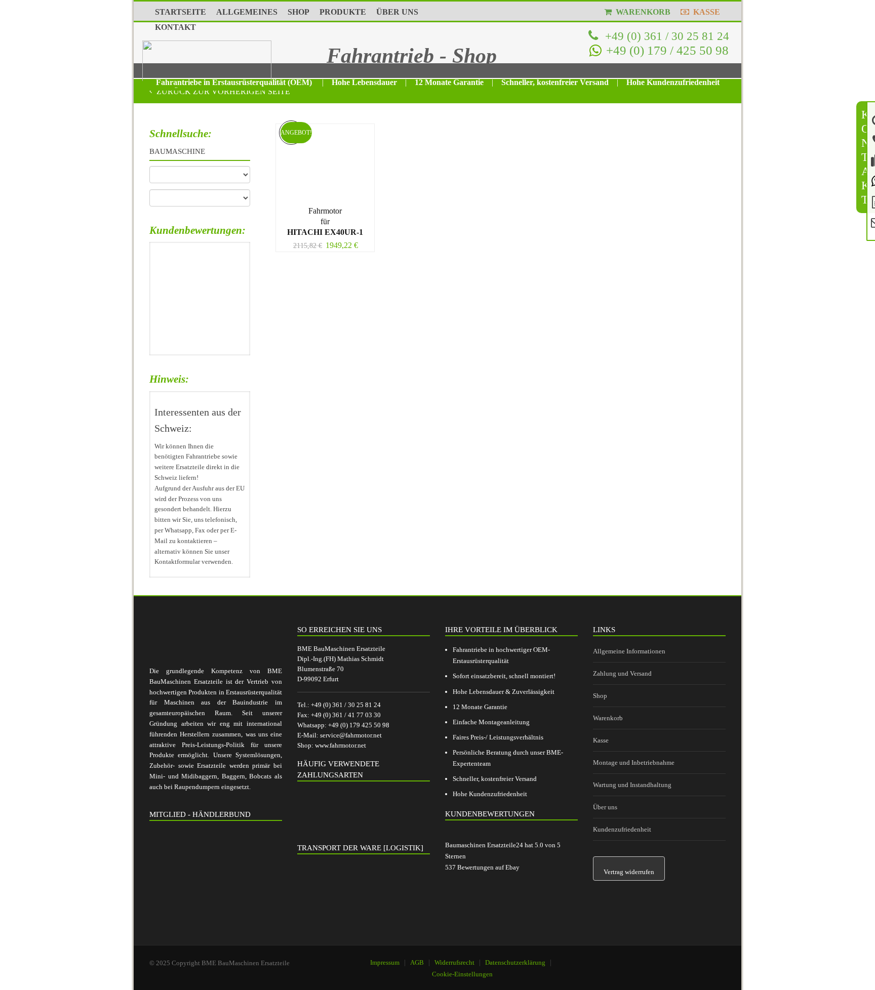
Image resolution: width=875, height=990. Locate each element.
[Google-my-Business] (657, 958)
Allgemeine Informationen (629, 651)
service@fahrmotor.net (351, 735)
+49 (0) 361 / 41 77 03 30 (346, 715)
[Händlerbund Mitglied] (215, 876)
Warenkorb (608, 718)
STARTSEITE (180, 12)
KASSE (704, 12)
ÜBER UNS (397, 12)
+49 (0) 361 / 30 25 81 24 (665, 36)
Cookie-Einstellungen (462, 974)
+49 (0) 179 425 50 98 (358, 725)
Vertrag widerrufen (629, 872)
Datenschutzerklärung (515, 962)
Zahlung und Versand (622, 673)
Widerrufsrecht (454, 962)
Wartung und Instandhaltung (632, 785)
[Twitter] (709, 958)
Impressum (385, 962)
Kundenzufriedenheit (622, 829)
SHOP (298, 12)
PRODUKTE (343, 12)
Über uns (605, 807)
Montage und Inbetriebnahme (633, 762)
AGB (417, 962)
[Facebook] (683, 958)
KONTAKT (175, 27)
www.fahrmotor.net (340, 745)
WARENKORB (641, 12)
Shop (600, 695)
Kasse (601, 740)
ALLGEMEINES (246, 12)
